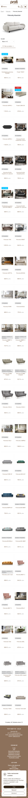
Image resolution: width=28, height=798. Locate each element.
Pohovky (8, 11)
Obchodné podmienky (14, 751)
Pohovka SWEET (20, 239)
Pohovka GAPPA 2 (7, 105)
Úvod (2, 11)
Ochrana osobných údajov (14, 756)
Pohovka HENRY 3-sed (7, 340)
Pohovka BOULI (21, 306)
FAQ (14, 749)
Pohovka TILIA (7, 641)
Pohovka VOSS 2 (7, 407)
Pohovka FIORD (7, 306)
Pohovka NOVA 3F (20, 474)
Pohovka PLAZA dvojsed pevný (20, 173)
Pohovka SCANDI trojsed (7, 374)
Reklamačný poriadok (14, 754)
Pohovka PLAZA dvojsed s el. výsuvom (20, 206)
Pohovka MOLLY (20, 608)
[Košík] (25, 6)
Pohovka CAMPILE (20, 440)
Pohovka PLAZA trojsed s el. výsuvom (7, 173)
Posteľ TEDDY (20, 72)
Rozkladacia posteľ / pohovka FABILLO (7, 206)
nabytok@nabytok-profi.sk (15, 734)
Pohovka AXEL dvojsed (7, 676)
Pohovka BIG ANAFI (21, 541)
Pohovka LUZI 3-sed (7, 574)
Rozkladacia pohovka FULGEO (7, 72)
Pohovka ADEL (20, 641)
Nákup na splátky (14, 768)
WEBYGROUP (14, 796)
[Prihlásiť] (22, 6)
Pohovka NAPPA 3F (7, 507)
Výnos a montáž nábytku (14, 770)
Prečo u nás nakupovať (14, 765)
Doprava (14, 767)
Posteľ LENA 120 (20, 105)
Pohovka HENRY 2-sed (21, 340)
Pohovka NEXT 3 (20, 574)
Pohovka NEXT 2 (7, 608)
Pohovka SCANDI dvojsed (20, 374)
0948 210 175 (16, 736)
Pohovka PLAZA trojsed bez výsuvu (21, 139)
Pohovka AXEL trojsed (20, 675)
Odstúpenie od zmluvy (14, 752)
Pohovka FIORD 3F (7, 474)
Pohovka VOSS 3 (20, 407)
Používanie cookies (14, 757)
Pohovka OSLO (7, 440)
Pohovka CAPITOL (7, 273)
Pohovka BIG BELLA (7, 541)
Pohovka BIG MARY (21, 507)
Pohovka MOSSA (20, 273)
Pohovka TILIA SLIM (21, 708)
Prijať (14, 787)
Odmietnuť (14, 793)
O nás (14, 748)
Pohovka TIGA (7, 239)
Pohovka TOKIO (7, 708)
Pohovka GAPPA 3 (7, 139)
